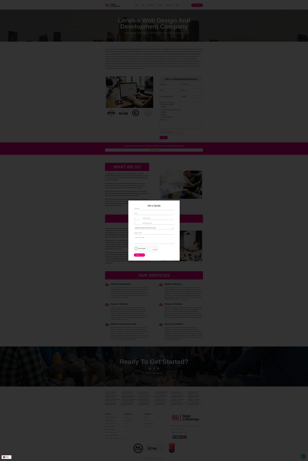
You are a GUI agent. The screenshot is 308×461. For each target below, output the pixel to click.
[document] (154, 230)
